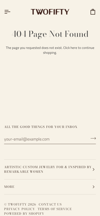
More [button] (9, 186)
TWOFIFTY (17, 204)
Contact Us (50, 204)
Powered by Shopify (24, 213)
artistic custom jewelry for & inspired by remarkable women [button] (48, 169)
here (74, 47)
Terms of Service (55, 209)
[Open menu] (11, 11)
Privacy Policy (19, 209)
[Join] (91, 138)
